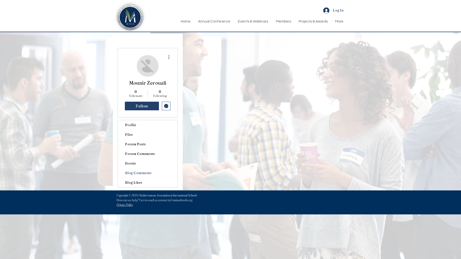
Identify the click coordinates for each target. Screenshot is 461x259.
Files (129, 134)
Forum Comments (140, 154)
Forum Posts (135, 144)
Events (130, 163)
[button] (283, 22)
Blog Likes (133, 182)
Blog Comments (138, 173)
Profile (130, 125)
